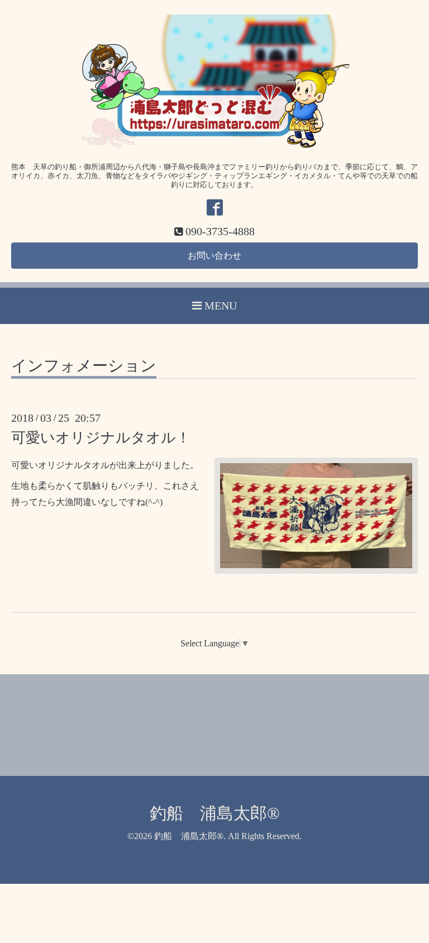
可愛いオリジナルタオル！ (100, 438)
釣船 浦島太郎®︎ (215, 813)
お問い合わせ (214, 255)
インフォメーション (83, 366)
